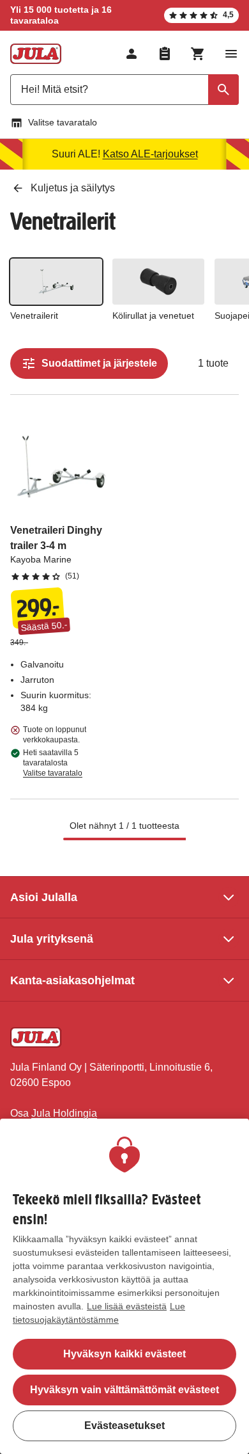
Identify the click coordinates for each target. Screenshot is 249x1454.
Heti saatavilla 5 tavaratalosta (52, 763)
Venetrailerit (34, 315)
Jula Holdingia (64, 1113)
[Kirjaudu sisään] (131, 53)
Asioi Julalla (43, 897)
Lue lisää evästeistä (127, 1306)
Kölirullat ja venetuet (153, 315)
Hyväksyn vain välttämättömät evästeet (124, 1389)
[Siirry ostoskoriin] (198, 53)
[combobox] (124, 89)
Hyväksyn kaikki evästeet (124, 1353)
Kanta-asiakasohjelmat (72, 980)
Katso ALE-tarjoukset (150, 153)
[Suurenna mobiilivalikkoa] (231, 53)
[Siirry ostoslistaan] (164, 53)
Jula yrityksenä (51, 938)
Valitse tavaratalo (62, 122)
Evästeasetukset (124, 1425)
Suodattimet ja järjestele (99, 363)
